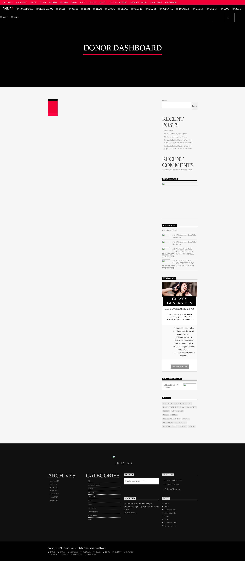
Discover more (129, 513)
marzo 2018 (54, 491)
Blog (74, 2)
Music (90, 500)
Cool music (180, 403)
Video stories (92, 516)
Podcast (74, 552)
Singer (182, 423)
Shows (111, 9)
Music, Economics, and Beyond (175, 134)
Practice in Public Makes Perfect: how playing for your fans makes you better (178, 252)
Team (33, 2)
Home (166, 503)
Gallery (191, 407)
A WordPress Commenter (171, 170)
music (166, 411)
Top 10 (93, 2)
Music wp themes (171, 419)
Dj (189, 403)
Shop (5, 17)
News (90, 504)
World (90, 519)
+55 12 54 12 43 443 (171, 485)
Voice (191, 426)
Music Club (177, 411)
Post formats (170, 423)
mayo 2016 (54, 500)
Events (200, 9)
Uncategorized (93, 512)
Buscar (164, 101)
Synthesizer (169, 426)
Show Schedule (170, 510)
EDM (182, 407)
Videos (53, 2)
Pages (62, 9)
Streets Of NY (171, 385)
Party (186, 419)
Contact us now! (119, 2)
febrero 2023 (54, 481)
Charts (138, 9)
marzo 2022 (54, 487)
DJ (89, 481)
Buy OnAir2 (157, 2)
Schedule (8, 2)
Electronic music (94, 485)
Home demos (26, 9)
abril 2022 (53, 484)
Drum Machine (170, 407)
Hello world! (168, 130)
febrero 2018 (54, 494)
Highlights (91, 496)
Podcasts (168, 9)
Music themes (170, 415)
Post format (92, 508)
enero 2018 (54, 497)
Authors (167, 403)
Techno (182, 426)
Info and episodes (179, 366)
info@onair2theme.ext (172, 489)
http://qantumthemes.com (173, 480)
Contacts (77, 554)
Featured (91, 493)
